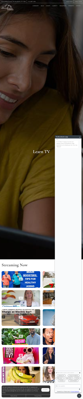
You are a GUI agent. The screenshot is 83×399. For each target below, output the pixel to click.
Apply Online (69, 1)
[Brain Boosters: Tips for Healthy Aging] (21, 279)
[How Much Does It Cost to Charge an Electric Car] (21, 317)
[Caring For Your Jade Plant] (21, 336)
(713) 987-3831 (32, 1)
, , (13, 1)
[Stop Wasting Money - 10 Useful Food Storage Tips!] (21, 374)
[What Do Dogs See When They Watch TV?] (21, 355)
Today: (78, 1)
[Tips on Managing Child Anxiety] (21, 298)
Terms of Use (13, 396)
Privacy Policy (38, 396)
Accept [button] (45, 390)
